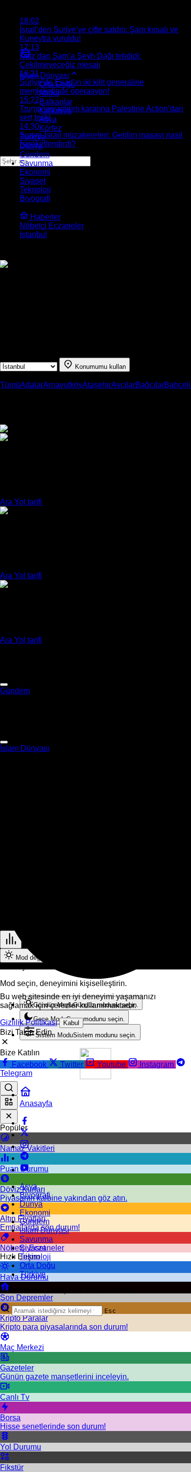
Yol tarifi (28, 502)
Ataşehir (96, 385)
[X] (24, 1134)
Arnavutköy (62, 385)
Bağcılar (149, 385)
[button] (9, 1102)
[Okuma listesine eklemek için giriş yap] (4, 684)
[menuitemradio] (74, 1017)
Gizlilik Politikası (28, 1022)
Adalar (31, 385)
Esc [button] (110, 1310)
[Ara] (9, 1088)
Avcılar (123, 385)
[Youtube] (24, 1170)
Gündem (15, 690)
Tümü (10, 385)
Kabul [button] (71, 1023)
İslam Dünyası (24, 748)
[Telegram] (24, 1158)
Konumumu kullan (99, 366)
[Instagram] (24, 1146)
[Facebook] (24, 1123)
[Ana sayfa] (25, 56)
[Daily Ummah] (95, 1076)
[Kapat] (9, 1116)
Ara (7, 502)
